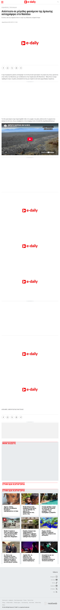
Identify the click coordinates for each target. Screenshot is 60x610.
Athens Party (38, 602)
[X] (12, 68)
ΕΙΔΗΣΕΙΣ (5, 7)
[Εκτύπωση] (16, 68)
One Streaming (24, 602)
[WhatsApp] (7, 68)
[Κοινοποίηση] (20, 68)
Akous (3, 604)
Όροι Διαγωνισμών (18, 600)
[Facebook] (3, 68)
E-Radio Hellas (9, 602)
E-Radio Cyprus (17, 602)
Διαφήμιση (11, 600)
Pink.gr (3, 602)
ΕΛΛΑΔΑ (13, 7)
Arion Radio (31, 602)
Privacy (25, 600)
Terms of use (30, 600)
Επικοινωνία (5, 600)
